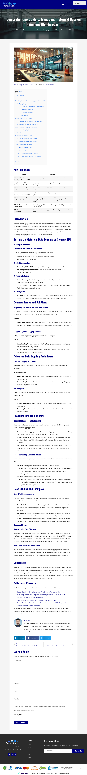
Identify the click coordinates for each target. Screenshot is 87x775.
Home (14, 30)
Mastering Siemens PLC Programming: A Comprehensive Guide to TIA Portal (41, 595)
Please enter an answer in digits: (24, 710)
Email (16, 691)
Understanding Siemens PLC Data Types (30, 597)
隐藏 (20, 92)
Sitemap (79, 768)
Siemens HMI (21, 30)
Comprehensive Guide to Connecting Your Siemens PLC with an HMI (38, 592)
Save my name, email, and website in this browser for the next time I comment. (40, 706)
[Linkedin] (12, 754)
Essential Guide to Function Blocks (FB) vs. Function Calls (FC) (36, 600)
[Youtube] (9, 754)
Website (16, 699)
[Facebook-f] (15, 754)
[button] (63, 4)
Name (16, 683)
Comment (17, 660)
